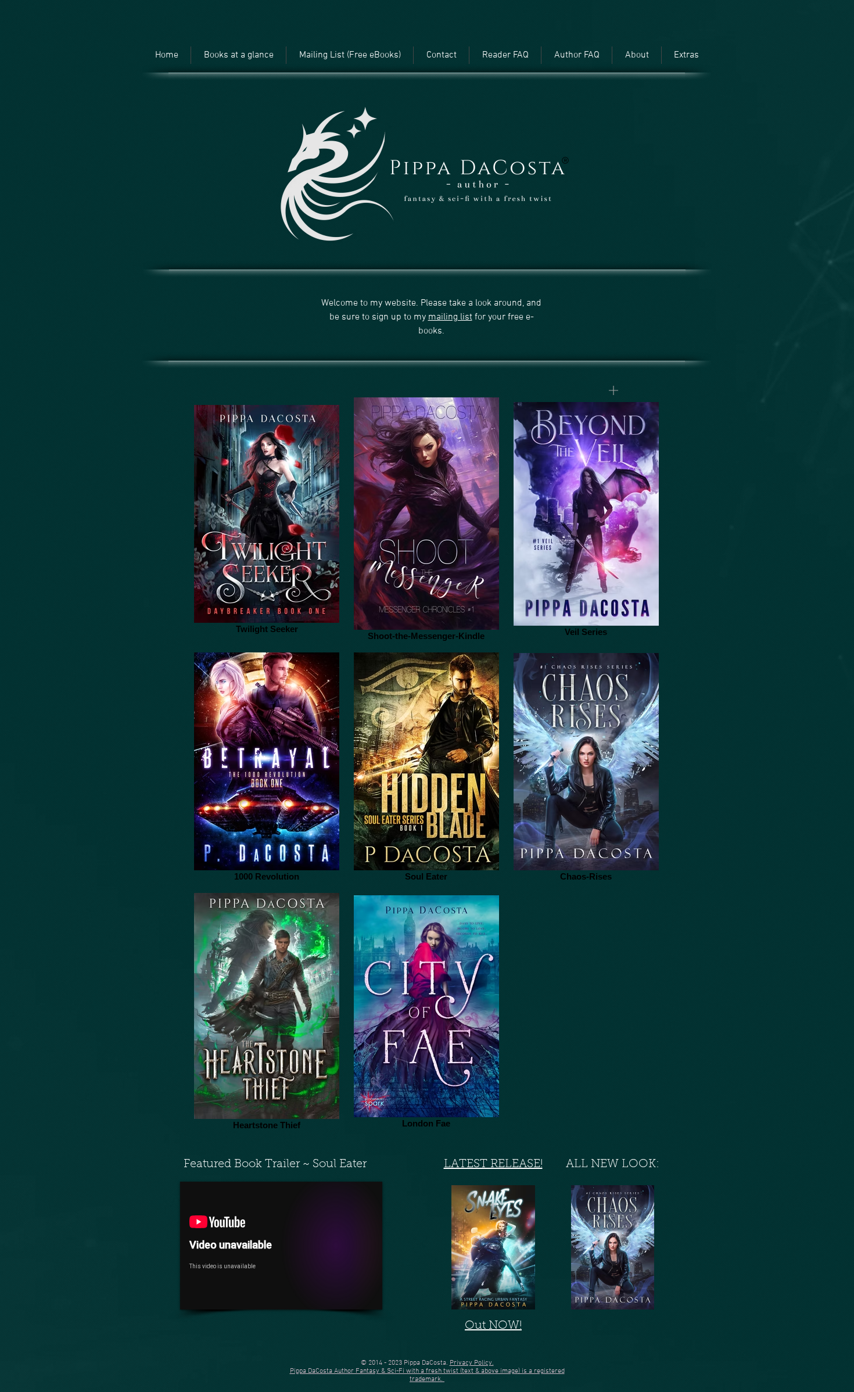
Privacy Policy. (472, 1363)
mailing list (450, 317)
